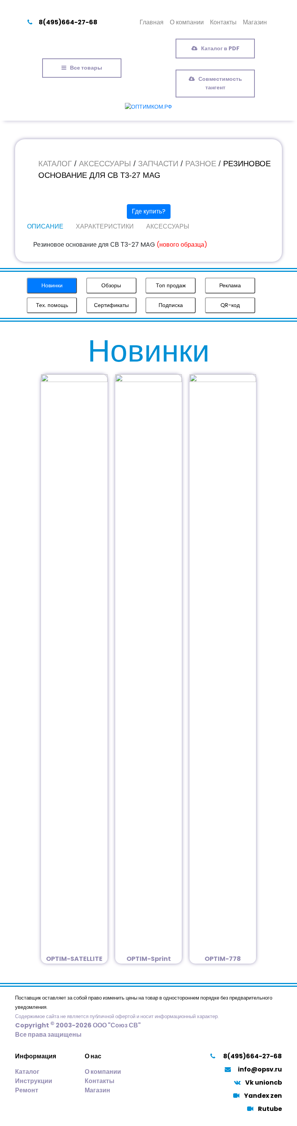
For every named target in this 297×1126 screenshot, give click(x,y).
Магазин (255, 22)
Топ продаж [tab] (171, 285)
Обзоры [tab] (111, 285)
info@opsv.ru (260, 1069)
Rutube (270, 1108)
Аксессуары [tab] (167, 226)
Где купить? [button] (149, 211)
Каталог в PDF (220, 48)
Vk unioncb (263, 1082)
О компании (187, 22)
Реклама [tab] (230, 285)
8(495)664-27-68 (68, 22)
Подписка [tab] (171, 305)
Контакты (223, 22)
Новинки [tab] (52, 285)
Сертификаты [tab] (111, 305)
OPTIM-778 (223, 958)
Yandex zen (263, 1095)
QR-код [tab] (230, 305)
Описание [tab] (45, 226)
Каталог (27, 1071)
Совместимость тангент (220, 83)
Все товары (86, 68)
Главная (152, 22)
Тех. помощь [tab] (52, 305)
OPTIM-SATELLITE (74, 958)
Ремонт (26, 1090)
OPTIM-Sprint (148, 958)
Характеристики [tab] (105, 226)
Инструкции (33, 1081)
